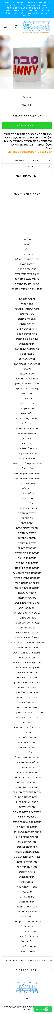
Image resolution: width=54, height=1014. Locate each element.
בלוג (27, 249)
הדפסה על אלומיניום (27, 827)
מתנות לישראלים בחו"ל (27, 797)
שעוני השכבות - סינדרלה (27, 308)
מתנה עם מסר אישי (27, 866)
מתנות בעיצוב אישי (27, 742)
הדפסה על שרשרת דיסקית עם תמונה (27, 642)
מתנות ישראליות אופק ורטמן (27, 777)
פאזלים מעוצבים (27, 503)
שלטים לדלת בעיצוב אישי (27, 602)
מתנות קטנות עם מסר (27, 782)
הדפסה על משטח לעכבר (27, 587)
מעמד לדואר (27, 423)
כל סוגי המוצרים (27, 299)
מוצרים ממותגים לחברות (27, 851)
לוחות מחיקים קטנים (27, 333)
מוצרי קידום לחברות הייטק (27, 682)
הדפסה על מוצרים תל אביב (27, 727)
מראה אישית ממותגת (27, 647)
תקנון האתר (27, 254)
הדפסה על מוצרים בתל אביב (27, 652)
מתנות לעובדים (27, 702)
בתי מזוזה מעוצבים (27, 722)
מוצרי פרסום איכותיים (27, 672)
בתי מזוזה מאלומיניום (27, 717)
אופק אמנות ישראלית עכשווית (27, 289)
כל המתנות (27, 518)
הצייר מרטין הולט (27, 408)
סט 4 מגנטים (27, 373)
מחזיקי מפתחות (27, 358)
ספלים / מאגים (27, 413)
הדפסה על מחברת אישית (27, 582)
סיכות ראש (27, 443)
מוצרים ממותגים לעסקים (27, 692)
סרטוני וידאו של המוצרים (27, 284)
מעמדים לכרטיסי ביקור (27, 448)
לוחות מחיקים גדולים (27, 328)
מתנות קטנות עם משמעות (27, 787)
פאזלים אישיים (27, 752)
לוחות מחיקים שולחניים (27, 338)
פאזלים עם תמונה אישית (27, 762)
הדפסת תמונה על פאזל (27, 757)
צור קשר (27, 239)
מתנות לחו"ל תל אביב (27, 936)
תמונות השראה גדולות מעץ (27, 478)
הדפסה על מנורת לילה (27, 563)
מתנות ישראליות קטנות (27, 772)
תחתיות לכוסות (27, 323)
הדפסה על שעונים (27, 592)
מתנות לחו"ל (27, 303)
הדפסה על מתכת (27, 946)
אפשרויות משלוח (27, 160)
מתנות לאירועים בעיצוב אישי (27, 831)
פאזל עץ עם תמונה (27, 911)
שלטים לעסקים (27, 951)
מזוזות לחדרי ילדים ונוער (27, 274)
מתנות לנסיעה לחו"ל (27, 931)
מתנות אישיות (27, 747)
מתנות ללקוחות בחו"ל (27, 836)
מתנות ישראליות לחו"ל (27, 802)
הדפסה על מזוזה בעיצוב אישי (27, 573)
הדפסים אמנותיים (27, 433)
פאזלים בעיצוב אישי (27, 508)
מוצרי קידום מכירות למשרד (27, 667)
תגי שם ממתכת (27, 657)
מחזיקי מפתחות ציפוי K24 (27, 363)
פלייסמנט (27, 393)
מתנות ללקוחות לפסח (27, 528)
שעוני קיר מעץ (27, 313)
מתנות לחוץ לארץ (27, 841)
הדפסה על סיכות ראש (27, 632)
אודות (27, 244)
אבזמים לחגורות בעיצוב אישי (27, 612)
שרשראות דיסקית (27, 483)
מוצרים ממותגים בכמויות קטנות (27, 712)
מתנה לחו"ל (27, 881)
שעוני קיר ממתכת (27, 318)
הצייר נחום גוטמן (27, 403)
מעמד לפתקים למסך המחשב (27, 463)
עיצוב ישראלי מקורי (27, 817)
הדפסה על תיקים (27, 607)
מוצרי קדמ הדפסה (27, 687)
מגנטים (27, 368)
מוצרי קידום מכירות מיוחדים (27, 662)
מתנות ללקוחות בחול (27, 886)
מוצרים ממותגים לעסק (27, 707)
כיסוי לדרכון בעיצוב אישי (27, 637)
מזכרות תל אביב (27, 871)
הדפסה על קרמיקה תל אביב (27, 812)
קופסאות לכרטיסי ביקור (27, 388)
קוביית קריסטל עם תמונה (27, 622)
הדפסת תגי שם (27, 627)
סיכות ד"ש (27, 488)
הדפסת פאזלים (27, 767)
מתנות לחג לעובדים (27, 861)
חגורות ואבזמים (27, 458)
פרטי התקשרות (26, 970)
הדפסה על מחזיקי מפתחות (27, 578)
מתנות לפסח (27, 523)
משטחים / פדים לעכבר (27, 418)
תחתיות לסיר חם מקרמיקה (27, 383)
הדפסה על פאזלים (27, 543)
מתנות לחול (27, 926)
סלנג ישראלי (27, 941)
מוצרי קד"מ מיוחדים (27, 677)
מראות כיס (27, 438)
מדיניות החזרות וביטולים (27, 259)
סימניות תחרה (27, 353)
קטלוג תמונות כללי (27, 269)
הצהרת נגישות (27, 264)
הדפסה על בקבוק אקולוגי (27, 568)
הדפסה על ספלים (27, 538)
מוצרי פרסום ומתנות (27, 697)
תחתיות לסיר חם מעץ (27, 378)
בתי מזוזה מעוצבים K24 (27, 348)
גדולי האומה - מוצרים (27, 428)
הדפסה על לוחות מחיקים (27, 553)
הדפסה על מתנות (27, 737)
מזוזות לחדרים (27, 896)
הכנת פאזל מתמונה (27, 906)
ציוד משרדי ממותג (27, 597)
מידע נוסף (27, 166)
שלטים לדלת (27, 468)
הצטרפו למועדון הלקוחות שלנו (26, 960)
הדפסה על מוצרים (27, 513)
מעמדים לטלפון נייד (27, 453)
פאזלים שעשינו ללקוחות (27, 279)
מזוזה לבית (27, 891)
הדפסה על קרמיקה (27, 548)
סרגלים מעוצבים (27, 493)
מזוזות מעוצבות (27, 343)
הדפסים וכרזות (27, 498)
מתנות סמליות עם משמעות (27, 792)
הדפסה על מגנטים (27, 558)
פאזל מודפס (27, 916)
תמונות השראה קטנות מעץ (27, 473)
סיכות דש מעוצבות (27, 617)
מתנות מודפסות (27, 807)
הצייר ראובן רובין (27, 398)
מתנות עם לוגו (27, 732)
